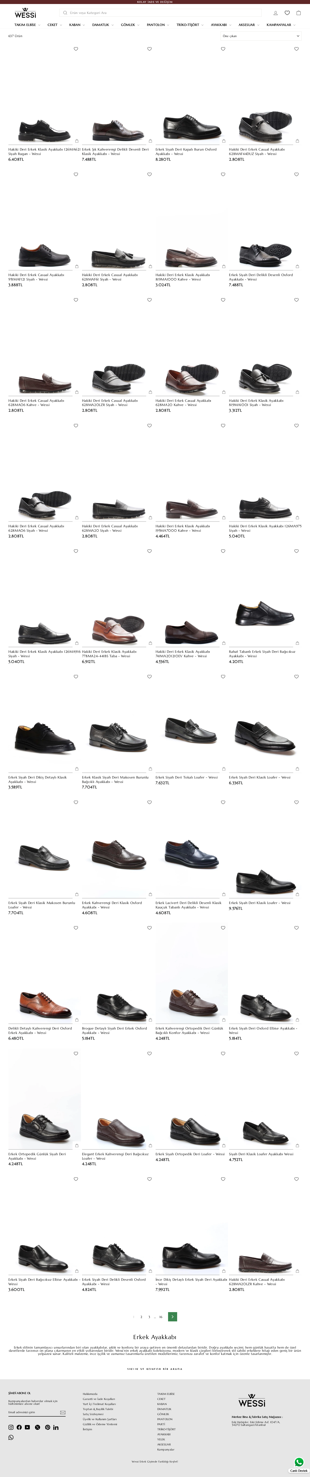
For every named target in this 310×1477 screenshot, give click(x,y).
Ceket (53, 25)
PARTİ (161, 1424)
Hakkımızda (90, 1394)
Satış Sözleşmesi (93, 1414)
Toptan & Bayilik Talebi (98, 1409)
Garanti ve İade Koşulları (99, 1399)
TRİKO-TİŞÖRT (166, 1429)
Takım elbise (26, 25)
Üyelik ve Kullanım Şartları (100, 1419)
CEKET (161, 1399)
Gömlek (128, 25)
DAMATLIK (164, 1409)
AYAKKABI (163, 1434)
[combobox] (160, 13)
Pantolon (156, 25)
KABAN (162, 1404)
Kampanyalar (279, 25)
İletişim (87, 1429)
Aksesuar (247, 25)
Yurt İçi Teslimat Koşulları (99, 1404)
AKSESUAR (164, 1444)
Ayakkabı (219, 25)
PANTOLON (165, 1419)
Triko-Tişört (189, 25)
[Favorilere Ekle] (76, 49)
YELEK (161, 1439)
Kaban (75, 25)
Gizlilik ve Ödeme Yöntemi (100, 1424)
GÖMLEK (163, 1414)
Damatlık (101, 25)
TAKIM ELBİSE (166, 1394)
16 (160, 1317)
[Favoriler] (287, 13)
